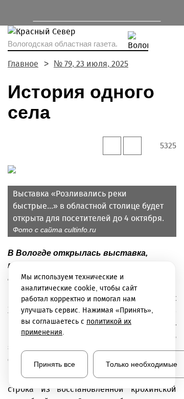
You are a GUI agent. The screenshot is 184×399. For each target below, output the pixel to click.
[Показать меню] (12, 12)
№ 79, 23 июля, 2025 (91, 64)
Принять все (54, 364)
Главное (23, 64)
